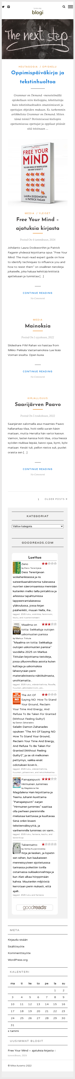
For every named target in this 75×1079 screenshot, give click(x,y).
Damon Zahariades (25, 725)
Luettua (34, 560)
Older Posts (55, 502)
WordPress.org (18, 962)
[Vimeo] (8, 7)
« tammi (13, 1033)
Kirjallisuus (38, 401)
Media (29, 215)
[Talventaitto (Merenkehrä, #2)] (17, 855)
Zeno (24, 566)
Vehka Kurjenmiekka (34, 851)
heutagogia (28, 67)
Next (62, 46)
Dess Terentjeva (32, 570)
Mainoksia (38, 328)
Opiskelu (49, 67)
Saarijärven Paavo (38, 407)
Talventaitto (29, 847)
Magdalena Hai (31, 790)
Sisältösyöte (16, 949)
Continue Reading (38, 295)
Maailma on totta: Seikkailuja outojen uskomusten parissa (37, 631)
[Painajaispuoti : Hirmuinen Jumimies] (17, 789)
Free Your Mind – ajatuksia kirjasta (31, 1053)
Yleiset (45, 215)
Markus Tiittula (23, 641)
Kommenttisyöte (19, 955)
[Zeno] (17, 576)
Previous (14, 46)
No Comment (38, 300)
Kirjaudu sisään (18, 942)
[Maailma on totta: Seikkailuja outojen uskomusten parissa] (17, 636)
